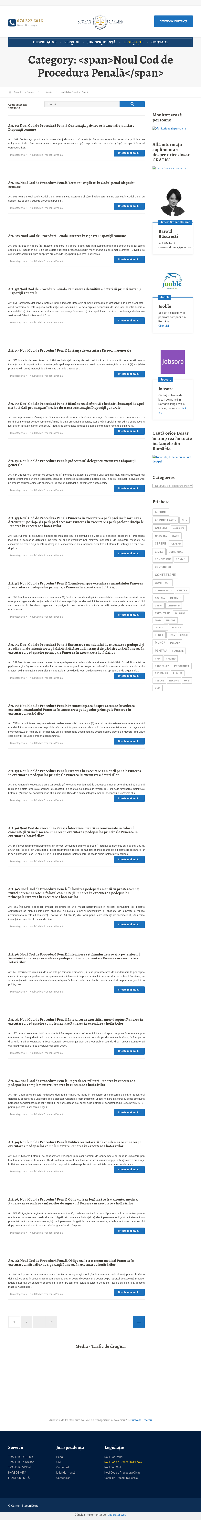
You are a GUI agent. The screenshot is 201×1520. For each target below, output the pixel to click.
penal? (175, 642)
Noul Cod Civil (112, 1467)
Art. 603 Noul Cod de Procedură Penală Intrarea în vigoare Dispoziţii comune (67, 235)
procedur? (162, 666)
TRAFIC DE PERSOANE (22, 1462)
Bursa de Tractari (141, 1420)
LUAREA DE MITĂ (19, 1477)
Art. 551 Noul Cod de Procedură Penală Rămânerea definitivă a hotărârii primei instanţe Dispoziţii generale (75, 291)
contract (162, 582)
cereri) (176, 543)
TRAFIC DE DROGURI (20, 1456)
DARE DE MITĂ (17, 1472)
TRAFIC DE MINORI (19, 1467)
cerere (160, 543)
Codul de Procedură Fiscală (121, 1477)
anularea (178, 528)
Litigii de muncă (66, 1472)
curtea (182, 590)
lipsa (172, 635)
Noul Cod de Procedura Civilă (122, 1472)
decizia (160, 598)
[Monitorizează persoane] (169, 128)
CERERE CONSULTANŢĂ (173, 21)
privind (170, 658)
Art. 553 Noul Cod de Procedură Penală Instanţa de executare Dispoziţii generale (69, 350)
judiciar (176, 627)
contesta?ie (165, 575)
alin (184, 520)
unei (187, 680)
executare (162, 613)
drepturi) (174, 605)
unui (157, 688)
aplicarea (161, 536)
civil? (159, 551)
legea (159, 635)
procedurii (161, 673)
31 (51, 1322)
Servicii (71, 42)
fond (158, 620)
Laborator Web (117, 1514)
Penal (59, 1456)
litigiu (184, 635)
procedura (181, 666)
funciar (170, 620)
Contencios (63, 1477)
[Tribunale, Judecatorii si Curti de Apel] (173, 459)
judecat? (160, 627)
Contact (159, 42)
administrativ (165, 520)
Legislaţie (133, 42)
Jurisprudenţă (101, 42)
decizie (175, 598)
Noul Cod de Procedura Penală (46, 155)
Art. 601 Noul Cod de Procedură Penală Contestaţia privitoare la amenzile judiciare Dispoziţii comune (71, 127)
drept (158, 605)
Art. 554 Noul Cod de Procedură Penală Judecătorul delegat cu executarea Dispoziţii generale (72, 463)
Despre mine (45, 42)
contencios (163, 566)
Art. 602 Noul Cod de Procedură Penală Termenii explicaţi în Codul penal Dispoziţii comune (71, 184)
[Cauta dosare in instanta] (169, 168)
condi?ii (181, 559)
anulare (161, 528)
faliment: (180, 613)
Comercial (62, 1467)
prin (158, 658)
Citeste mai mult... (129, 152)
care (175, 535)
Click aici (163, 325)
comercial (176, 552)
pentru (161, 650)
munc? (160, 642)
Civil (58, 1462)
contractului (163, 590)
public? (177, 673)
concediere (163, 559)
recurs (174, 680)
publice (159, 680)
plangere (178, 651)
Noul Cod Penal (113, 1456)
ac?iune (161, 512)
